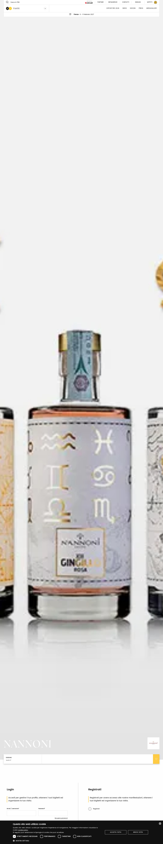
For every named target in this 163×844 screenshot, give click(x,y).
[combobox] (160, 823)
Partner (100, 2)
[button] (57, 840)
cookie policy (23, 830)
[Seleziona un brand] (45, 8)
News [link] (125, 8)
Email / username (12, 809)
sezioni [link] (133, 8)
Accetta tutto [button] (115, 832)
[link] (150, 2)
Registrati (96, 809)
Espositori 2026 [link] (113, 8)
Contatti (125, 2)
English (138, 2)
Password (41, 809)
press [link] (141, 8)
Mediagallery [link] (151, 8)
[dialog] (81, 832)
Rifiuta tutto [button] (138, 832)
